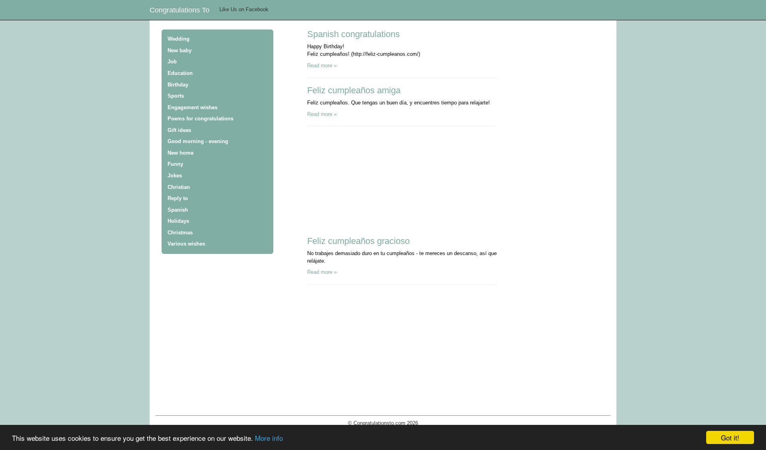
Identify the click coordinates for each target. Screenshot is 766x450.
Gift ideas (179, 130)
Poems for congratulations (200, 119)
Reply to (178, 198)
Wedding (179, 39)
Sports (176, 96)
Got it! (730, 437)
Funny (175, 164)
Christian (179, 187)
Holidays (178, 221)
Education (180, 73)
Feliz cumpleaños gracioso (358, 241)
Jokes (175, 176)
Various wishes (186, 244)
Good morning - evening (198, 141)
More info (269, 438)
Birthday (178, 85)
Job (172, 62)
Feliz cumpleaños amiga (354, 90)
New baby (180, 50)
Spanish (178, 210)
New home (180, 153)
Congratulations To (179, 10)
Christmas (180, 233)
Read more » (322, 66)
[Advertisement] (367, 184)
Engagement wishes (192, 107)
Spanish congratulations (353, 34)
